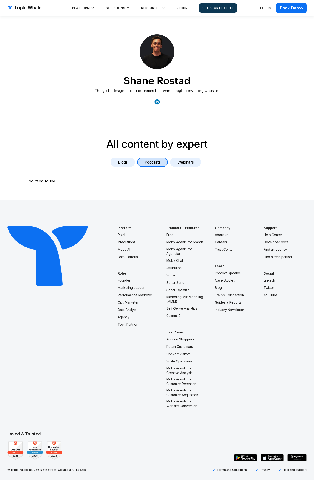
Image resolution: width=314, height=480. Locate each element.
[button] (83, 8)
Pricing (183, 8)
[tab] (123, 162)
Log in (265, 8)
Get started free (218, 8)
